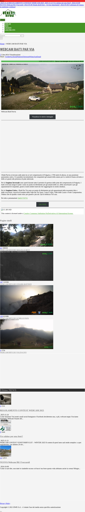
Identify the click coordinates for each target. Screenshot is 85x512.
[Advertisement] (42, 369)
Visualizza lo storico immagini (42, 117)
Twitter (7, 57)
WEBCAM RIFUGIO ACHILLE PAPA (14, 318)
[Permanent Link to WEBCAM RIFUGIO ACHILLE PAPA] (26, 314)
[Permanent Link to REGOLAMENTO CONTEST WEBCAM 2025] (5, 404)
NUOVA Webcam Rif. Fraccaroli (15, 462)
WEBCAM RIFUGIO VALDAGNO (13, 352)
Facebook (13, 57)
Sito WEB (42, 204)
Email (39, 57)
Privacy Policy (5, 503)
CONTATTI (7, 28)
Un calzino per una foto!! (11, 436)
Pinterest (20, 57)
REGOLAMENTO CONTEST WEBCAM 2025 (22, 410)
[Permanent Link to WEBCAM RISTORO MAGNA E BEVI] (26, 246)
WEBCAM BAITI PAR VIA (17, 49)
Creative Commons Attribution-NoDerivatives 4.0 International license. (48, 213)
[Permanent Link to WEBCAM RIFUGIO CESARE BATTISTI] (26, 280)
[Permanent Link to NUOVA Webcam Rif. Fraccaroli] (5, 456)
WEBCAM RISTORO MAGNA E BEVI (15, 250)
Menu (2, 20)
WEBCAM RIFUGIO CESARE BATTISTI (16, 284)
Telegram (26, 57)
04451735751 (23, 198)
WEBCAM (7, 24)
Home (2, 44)
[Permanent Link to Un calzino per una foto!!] (5, 430)
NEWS (6, 26)
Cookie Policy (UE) (9, 30)
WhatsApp (33, 57)
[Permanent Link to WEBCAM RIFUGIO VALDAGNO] (26, 348)
